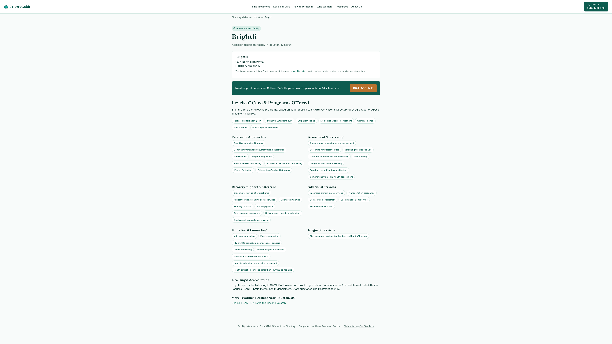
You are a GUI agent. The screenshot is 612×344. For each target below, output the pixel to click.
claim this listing (298, 71)
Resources (342, 6)
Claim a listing (351, 326)
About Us (356, 6)
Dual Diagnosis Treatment (265, 127)
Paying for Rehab (303, 6)
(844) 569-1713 (596, 7)
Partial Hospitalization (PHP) (247, 120)
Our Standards (366, 326)
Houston (258, 17)
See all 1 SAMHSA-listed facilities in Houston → (260, 303)
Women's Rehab (365, 120)
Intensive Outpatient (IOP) (279, 120)
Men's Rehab (240, 127)
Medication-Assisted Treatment (336, 120)
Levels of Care (281, 6)
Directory (236, 17)
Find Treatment (261, 6)
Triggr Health (20, 6)
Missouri (247, 17)
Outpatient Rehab (306, 120)
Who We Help (324, 6)
